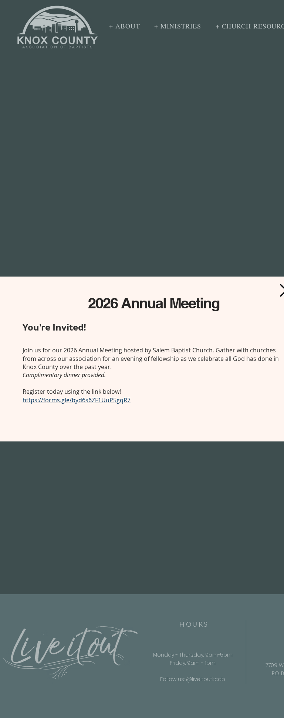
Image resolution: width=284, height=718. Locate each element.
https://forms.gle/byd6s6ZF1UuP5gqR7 (77, 400)
